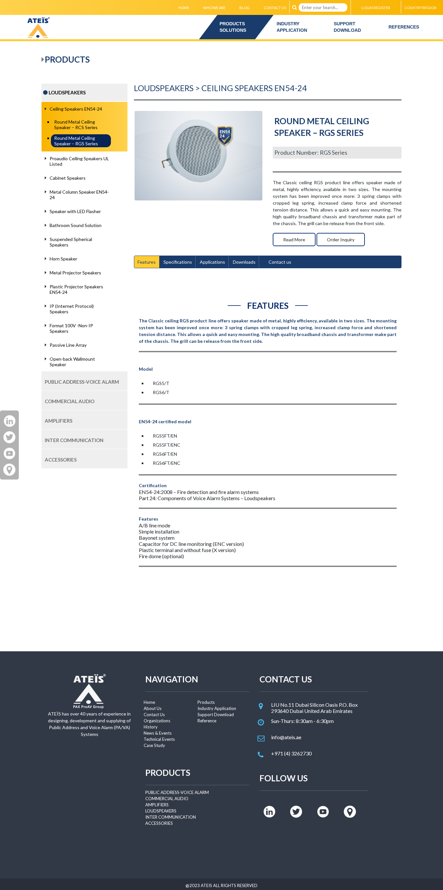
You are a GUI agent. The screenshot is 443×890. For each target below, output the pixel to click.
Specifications (177, 262)
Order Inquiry (340, 239)
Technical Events (159, 739)
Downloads (244, 262)
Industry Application (217, 708)
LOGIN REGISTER (376, 8)
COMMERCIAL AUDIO (166, 798)
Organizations (157, 720)
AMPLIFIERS (157, 804)
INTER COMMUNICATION (170, 817)
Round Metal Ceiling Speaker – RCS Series (76, 124)
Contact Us (154, 714)
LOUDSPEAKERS (160, 810)
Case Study (154, 745)
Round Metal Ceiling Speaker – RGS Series (76, 140)
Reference (207, 720)
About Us (153, 708)
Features (147, 262)
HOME (183, 8)
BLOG (244, 8)
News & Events (158, 733)
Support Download (216, 714)
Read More (294, 239)
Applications (212, 262)
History (151, 726)
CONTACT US (275, 8)
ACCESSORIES (159, 823)
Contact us (280, 262)
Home (149, 702)
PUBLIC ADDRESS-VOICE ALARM (177, 792)
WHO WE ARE (214, 8)
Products (206, 702)
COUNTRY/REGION (420, 8)
